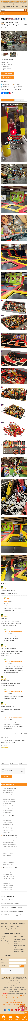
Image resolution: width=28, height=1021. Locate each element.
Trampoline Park (8, 815)
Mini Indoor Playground (9, 799)
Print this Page (6, 86)
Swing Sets (6, 881)
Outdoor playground (8, 864)
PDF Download (19, 86)
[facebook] (5, 1010)
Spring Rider (6, 883)
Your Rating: (4, 745)
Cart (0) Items (24, 6)
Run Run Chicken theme (9, 840)
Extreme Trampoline (8, 822)
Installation (15, 923)
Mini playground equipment (9, 844)
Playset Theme (18, 926)
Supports (3, 929)
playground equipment (16, 907)
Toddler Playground (8, 808)
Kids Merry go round (8, 805)
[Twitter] (9, 1010)
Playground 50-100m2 (9, 801)
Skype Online (6, 84)
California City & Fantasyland (10, 846)
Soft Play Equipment (8, 810)
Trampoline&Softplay (8, 824)
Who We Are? (8, 923)
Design (2, 923)
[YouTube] (19, 1010)
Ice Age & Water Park (8, 851)
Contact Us (14, 929)
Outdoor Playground (10, 835)
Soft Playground (7, 812)
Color (2, 926)
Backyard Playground (10, 867)
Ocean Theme (7, 860)
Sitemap (22, 987)
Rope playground (7, 832)
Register (16, 6)
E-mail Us (18, 84)
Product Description (7, 100)
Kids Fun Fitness (7, 874)
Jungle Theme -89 (7, 869)
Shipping (8, 929)
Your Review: (4, 750)
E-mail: (3, 763)
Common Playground (8, 862)
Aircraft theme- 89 (7, 872)
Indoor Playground (9, 788)
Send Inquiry (19, 100)
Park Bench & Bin (7, 887)
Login (11, 6)
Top (26, 1012)
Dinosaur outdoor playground (10, 837)
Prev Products (5, 89)
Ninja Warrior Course (8, 830)
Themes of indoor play (8, 797)
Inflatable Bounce (7, 889)
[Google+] (12, 1010)
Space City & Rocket (8, 853)
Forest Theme (6, 857)
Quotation (11, 926)
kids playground (15, 903)
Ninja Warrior (7, 828)
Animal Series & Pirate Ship (9, 848)
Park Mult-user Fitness (8, 878)
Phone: (20, 763)
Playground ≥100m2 (8, 803)
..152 (22, 733)
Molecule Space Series (8, 842)
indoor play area (9, 899)
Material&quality (23, 923)
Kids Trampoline (7, 820)
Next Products (18, 89)
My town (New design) (8, 790)
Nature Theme (7, 855)
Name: (12, 763)
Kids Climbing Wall (8, 885)
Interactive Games (7, 794)
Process (6, 926)
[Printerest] (16, 1010)
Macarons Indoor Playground (16, 911)
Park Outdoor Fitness (8, 876)
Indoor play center (8, 792)
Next (25, 733)
